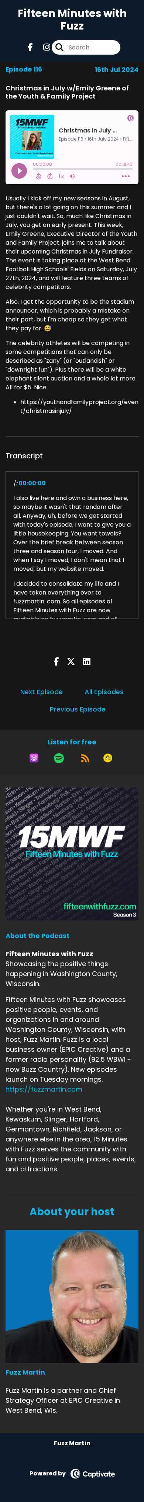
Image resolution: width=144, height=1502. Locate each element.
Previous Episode (78, 709)
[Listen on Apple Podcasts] (34, 758)
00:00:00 (32, 483)
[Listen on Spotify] (59, 758)
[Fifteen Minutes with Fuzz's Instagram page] (42, 47)
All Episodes (104, 691)
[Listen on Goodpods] (108, 758)
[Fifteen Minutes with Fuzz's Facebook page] (30, 47)
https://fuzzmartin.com (44, 1089)
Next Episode (41, 691)
